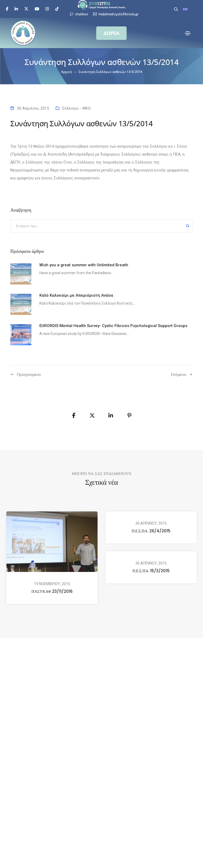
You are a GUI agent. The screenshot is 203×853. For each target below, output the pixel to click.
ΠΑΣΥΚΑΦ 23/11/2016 (52, 591)
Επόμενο (178, 374)
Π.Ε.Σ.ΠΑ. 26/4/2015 (151, 531)
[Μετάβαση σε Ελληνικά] (185, 9)
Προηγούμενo (29, 374)
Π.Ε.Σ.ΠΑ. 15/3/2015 (151, 571)
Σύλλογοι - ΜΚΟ (76, 108)
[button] (111, 33)
